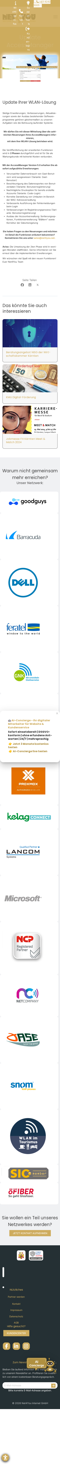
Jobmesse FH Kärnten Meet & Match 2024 (25, 440)
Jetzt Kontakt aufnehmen (30, 1233)
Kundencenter (16, 1333)
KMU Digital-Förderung (21, 397)
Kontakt (16, 1303)
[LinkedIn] (30, 285)
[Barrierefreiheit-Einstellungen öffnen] (5, 1457)
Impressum (16, 1310)
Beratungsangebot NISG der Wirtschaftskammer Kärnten (28, 354)
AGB (16, 1322)
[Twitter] (37, 285)
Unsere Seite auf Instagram (26, 1346)
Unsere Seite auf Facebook (6, 1346)
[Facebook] (22, 285)
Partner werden (16, 1296)
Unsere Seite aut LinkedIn (16, 1346)
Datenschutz (16, 1316)
